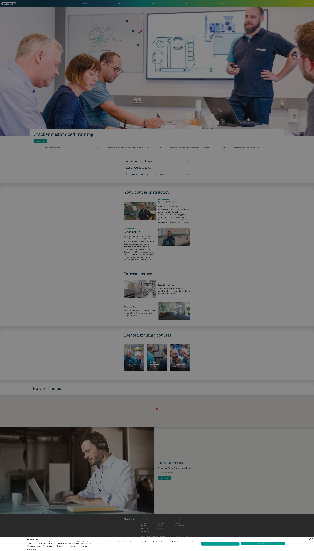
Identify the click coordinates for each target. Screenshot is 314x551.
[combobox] (310, 539)
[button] (111, 549)
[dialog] (157, 544)
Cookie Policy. (88, 543)
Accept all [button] (220, 544)
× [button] (312, 538)
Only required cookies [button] (263, 544)
